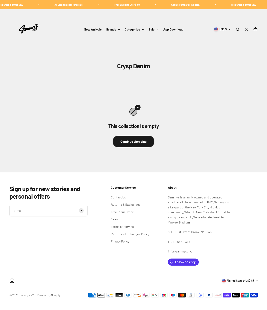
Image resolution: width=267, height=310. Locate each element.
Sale (152, 29)
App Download (173, 29)
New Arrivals (93, 29)
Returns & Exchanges (126, 204)
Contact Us (118, 197)
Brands (111, 29)
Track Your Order (122, 212)
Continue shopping (133, 141)
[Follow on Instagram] (12, 280)
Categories (132, 29)
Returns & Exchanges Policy (130, 234)
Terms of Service (122, 226)
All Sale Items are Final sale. (64, 4)
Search (115, 219)
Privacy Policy (120, 241)
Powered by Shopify (48, 295)
